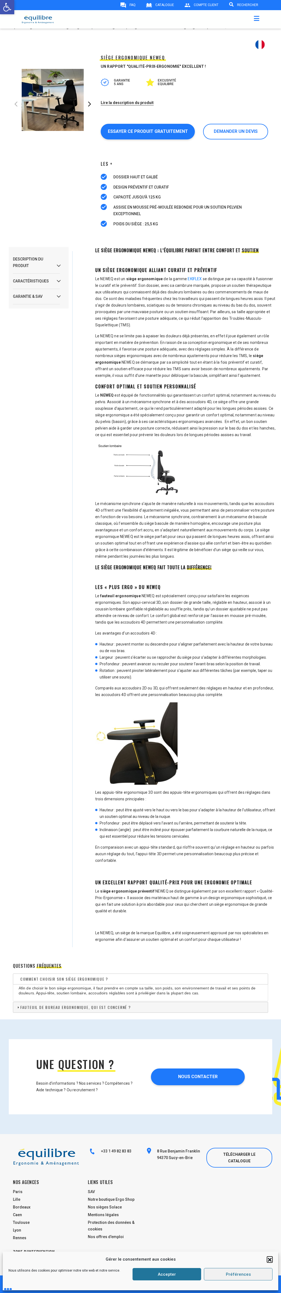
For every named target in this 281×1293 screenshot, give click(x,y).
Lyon (17, 1230)
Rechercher (247, 5)
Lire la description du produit (127, 102)
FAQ (132, 5)
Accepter (167, 1274)
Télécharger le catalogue (239, 1157)
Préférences (238, 1274)
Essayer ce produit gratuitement (148, 131)
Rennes (19, 1238)
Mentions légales (103, 1215)
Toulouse (21, 1222)
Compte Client (205, 5)
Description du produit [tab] (28, 262)
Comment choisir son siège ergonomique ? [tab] (64, 979)
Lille (16, 1199)
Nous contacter (198, 1076)
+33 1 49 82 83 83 (115, 1151)
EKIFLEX (195, 279)
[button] (269, 1259)
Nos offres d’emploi (106, 1237)
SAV (91, 1192)
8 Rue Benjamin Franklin (178, 1151)
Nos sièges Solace (105, 1207)
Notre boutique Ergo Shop (111, 1199)
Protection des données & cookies (111, 1225)
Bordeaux (21, 1207)
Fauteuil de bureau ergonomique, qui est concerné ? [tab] (75, 1007)
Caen (17, 1215)
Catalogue (164, 5)
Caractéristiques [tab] (31, 281)
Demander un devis (236, 131)
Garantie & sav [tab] (28, 296)
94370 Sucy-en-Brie (175, 1157)
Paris (18, 1192)
